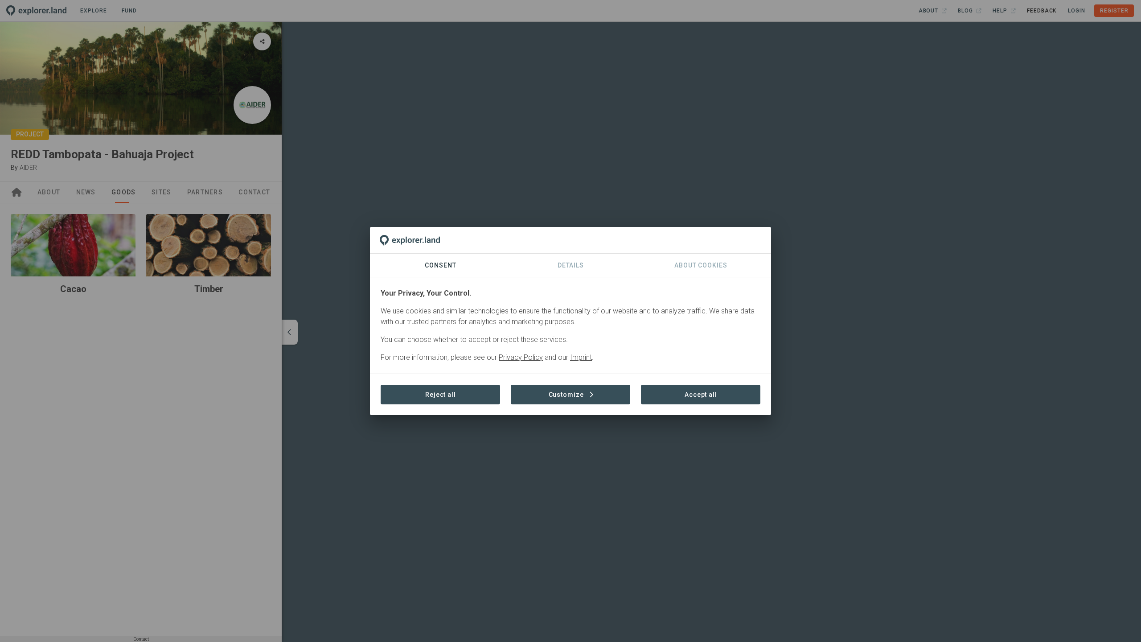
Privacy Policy (521, 357)
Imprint (581, 357)
